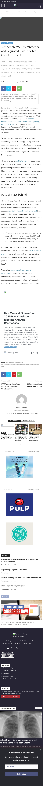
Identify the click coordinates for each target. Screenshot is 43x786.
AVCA (8, 362)
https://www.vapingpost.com (21, 410)
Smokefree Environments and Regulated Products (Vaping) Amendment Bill (20, 122)
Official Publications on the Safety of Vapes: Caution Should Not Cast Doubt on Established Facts (35, 437)
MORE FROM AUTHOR (28, 420)
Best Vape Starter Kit (9, 671)
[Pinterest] (14, 88)
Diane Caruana (11, 82)
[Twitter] (8, 88)
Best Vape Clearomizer (10, 679)
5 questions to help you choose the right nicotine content (21, 578)
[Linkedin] (8, 648)
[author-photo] (21, 399)
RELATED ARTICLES (14, 420)
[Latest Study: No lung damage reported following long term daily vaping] (21, 724)
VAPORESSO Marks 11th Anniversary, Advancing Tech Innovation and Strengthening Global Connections (21, 437)
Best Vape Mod (8, 676)
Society (3, 432)
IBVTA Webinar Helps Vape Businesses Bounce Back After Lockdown (10, 386)
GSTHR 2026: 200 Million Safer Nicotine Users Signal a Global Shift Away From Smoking (7, 437)
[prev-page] (20, 444)
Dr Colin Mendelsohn (16, 362)
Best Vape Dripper (9, 668)
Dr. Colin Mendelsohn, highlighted (23, 211)
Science (31, 432)
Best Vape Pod (7, 673)
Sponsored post (19, 432)
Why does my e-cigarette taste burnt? (14, 570)
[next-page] (23, 444)
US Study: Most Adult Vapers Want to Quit (34, 385)
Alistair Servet (5, 565)
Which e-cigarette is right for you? (13, 586)
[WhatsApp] (19, 88)
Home (2, 12)
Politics (8, 12)
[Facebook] (3, 88)
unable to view (21, 161)
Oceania (14, 12)
